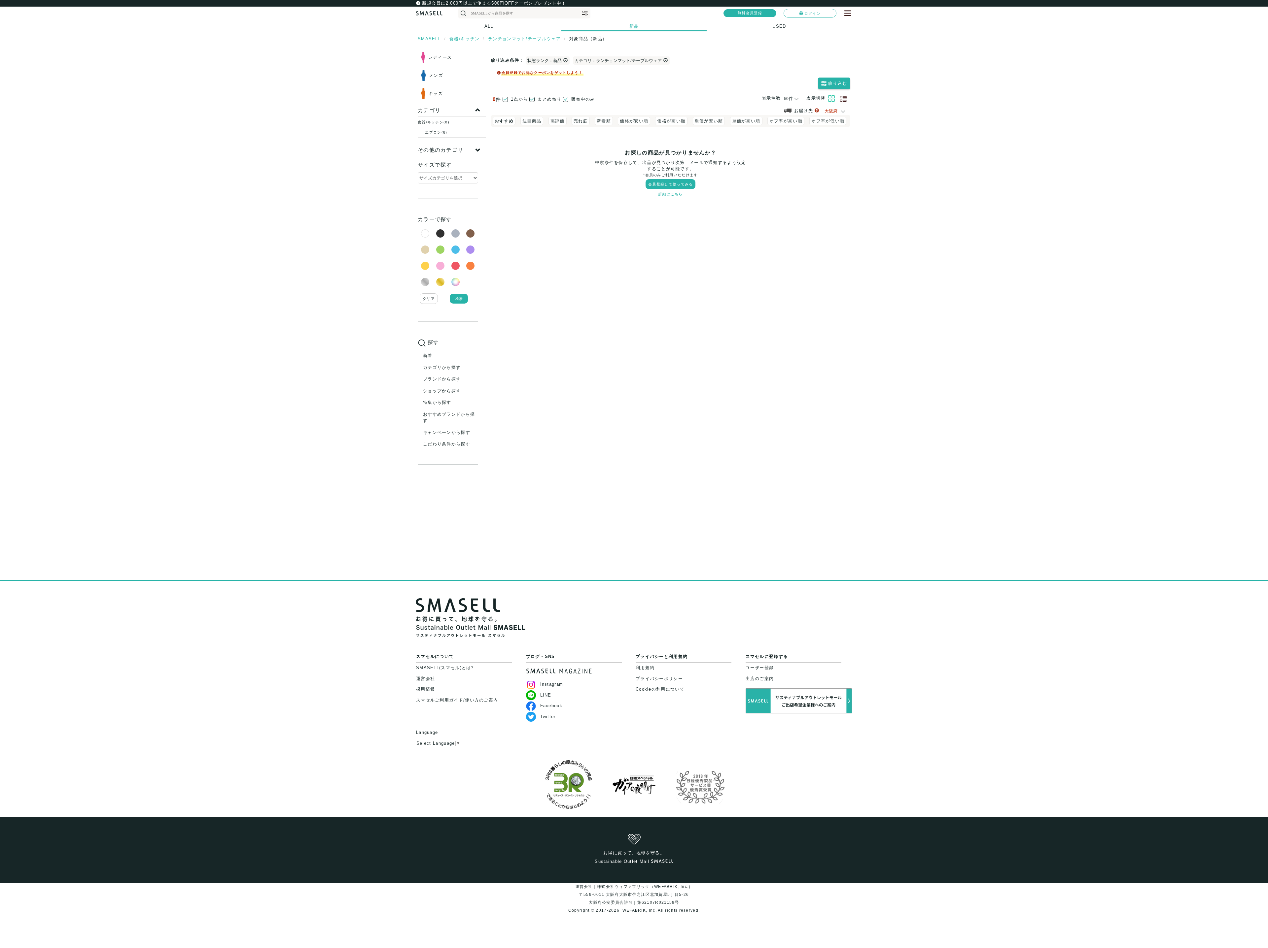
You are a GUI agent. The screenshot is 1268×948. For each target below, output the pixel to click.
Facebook (551, 705)
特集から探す (437, 402)
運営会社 (425, 678)
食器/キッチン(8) (433, 122)
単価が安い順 (709, 120)
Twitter (548, 716)
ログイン (812, 14)
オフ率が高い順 (785, 120)
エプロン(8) (436, 132)
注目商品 (531, 120)
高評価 (557, 120)
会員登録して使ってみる (670, 184)
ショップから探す (442, 390)
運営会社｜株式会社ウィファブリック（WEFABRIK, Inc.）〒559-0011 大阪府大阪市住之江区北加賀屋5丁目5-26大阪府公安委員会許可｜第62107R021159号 (634, 894)
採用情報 (425, 689)
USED (779, 26)
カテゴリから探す (442, 367)
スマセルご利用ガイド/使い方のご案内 (457, 700)
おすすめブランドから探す (449, 417)
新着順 (604, 120)
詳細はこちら (670, 194)
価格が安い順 (634, 120)
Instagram (551, 684)
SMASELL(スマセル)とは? (445, 667)
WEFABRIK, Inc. (639, 910)
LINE (545, 695)
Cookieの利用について (660, 689)
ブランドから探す (442, 378)
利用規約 (645, 667)
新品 (634, 26)
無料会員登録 (750, 13)
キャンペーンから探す (446, 432)
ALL (488, 26)
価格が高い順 (671, 120)
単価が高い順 (746, 120)
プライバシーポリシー (659, 678)
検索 (459, 299)
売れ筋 (581, 120)
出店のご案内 (760, 678)
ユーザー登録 (760, 667)
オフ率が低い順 (827, 120)
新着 (428, 355)
